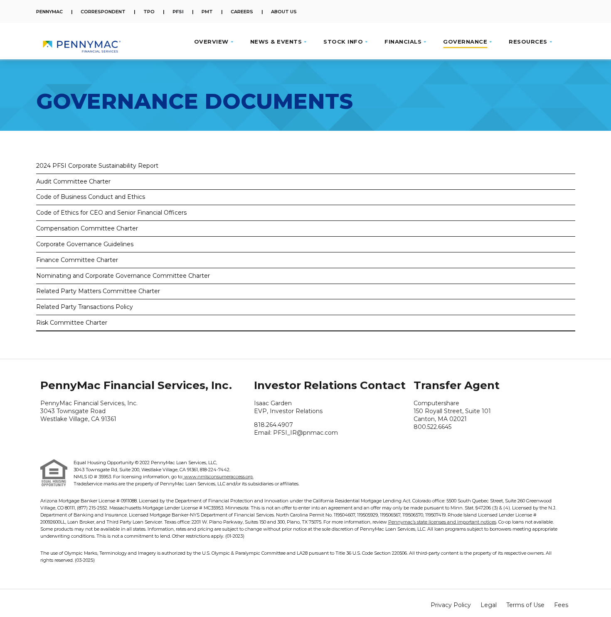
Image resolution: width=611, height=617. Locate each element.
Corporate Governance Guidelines (84, 244)
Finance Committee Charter (77, 260)
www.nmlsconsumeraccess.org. (218, 477)
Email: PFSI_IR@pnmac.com (296, 432)
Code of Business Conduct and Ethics (90, 197)
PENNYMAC (49, 12)
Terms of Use (525, 605)
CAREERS (242, 12)
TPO (149, 12)
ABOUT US (284, 12)
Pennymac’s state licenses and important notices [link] (442, 522)
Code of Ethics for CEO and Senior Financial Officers (111, 212)
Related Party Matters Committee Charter (98, 291)
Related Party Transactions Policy (84, 307)
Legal (488, 605)
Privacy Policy (451, 605)
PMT (207, 12)
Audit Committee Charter (73, 181)
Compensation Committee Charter (87, 228)
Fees (561, 605)
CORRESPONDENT (103, 12)
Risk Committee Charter (71, 322)
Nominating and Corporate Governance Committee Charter (123, 275)
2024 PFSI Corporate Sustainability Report (97, 165)
